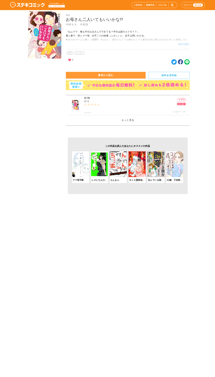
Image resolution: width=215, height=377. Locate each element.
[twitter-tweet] (174, 63)
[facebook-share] (180, 61)
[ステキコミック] (27, 5)
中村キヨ (71, 24)
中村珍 (84, 24)
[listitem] (129, 105)
